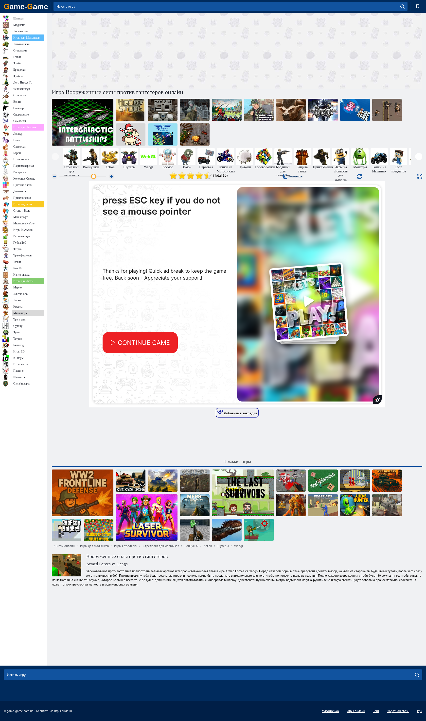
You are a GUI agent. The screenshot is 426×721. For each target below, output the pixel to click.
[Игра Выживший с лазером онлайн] (147, 517)
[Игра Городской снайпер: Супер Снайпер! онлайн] (355, 480)
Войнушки (191, 546)
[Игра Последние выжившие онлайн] (243, 492)
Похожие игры (237, 461)
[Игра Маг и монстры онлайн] (291, 110)
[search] (402, 6)
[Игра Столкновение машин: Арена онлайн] (387, 480)
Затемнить (294, 176)
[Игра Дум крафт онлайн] (195, 530)
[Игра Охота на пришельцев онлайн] (355, 505)
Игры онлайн (65, 546)
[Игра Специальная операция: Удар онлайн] (387, 505)
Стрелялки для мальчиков (160, 546)
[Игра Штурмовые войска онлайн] (387, 110)
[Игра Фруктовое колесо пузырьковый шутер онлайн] (98, 530)
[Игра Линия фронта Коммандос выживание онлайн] (259, 110)
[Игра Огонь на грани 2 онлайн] (323, 505)
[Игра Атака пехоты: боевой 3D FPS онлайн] (323, 110)
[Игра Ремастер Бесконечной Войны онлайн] (163, 480)
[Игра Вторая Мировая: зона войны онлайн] (195, 110)
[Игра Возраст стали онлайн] (130, 110)
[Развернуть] (419, 176)
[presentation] (55, 156)
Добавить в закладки (240, 413)
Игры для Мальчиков (94, 546)
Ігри (419, 711)
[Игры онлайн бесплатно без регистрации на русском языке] (26, 6)
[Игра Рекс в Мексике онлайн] (227, 530)
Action (207, 546)
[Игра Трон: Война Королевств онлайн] (227, 110)
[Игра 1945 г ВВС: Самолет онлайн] (163, 134)
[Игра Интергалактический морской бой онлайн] (82, 122)
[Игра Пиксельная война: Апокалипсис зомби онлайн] (291, 480)
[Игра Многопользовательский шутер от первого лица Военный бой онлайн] (195, 505)
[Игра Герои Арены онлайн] (291, 505)
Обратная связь (398, 711)
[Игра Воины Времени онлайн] (130, 134)
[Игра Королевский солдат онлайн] (259, 530)
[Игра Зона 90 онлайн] (163, 110)
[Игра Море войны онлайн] (355, 110)
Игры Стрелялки (125, 546)
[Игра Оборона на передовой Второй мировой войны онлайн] (82, 492)
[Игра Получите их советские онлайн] (195, 134)
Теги (376, 711)
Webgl (238, 546)
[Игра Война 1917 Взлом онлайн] (195, 480)
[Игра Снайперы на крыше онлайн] (66, 530)
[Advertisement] (144, 50)
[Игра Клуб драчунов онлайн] (323, 480)
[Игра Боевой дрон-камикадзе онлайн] (130, 480)
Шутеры (223, 546)
